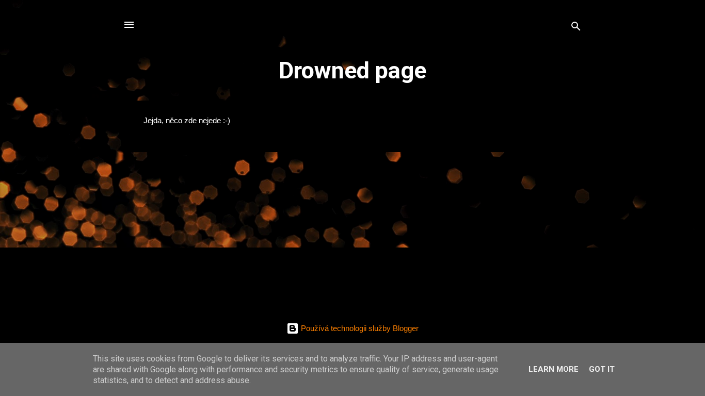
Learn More (553, 369)
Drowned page (352, 70)
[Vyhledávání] (576, 28)
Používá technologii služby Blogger (359, 328)
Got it (602, 369)
